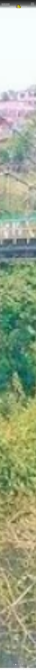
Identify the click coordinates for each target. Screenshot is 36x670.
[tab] (13, 664)
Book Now (6, 4)
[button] (32, 4)
